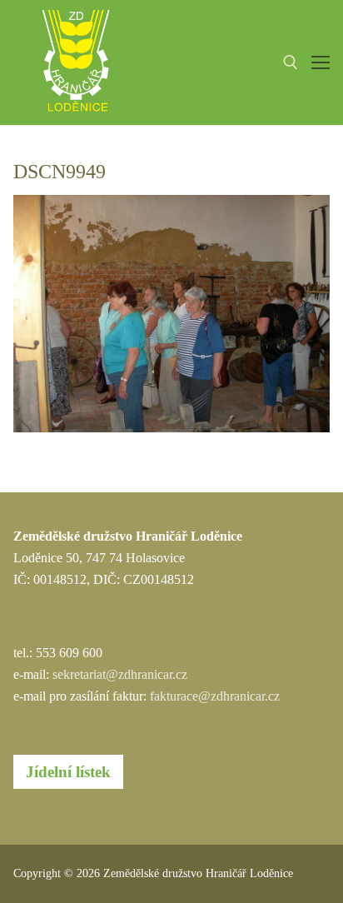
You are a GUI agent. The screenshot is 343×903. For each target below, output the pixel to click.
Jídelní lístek (68, 772)
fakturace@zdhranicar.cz (215, 696)
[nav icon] (320, 62)
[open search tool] (290, 62)
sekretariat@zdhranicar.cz (119, 674)
